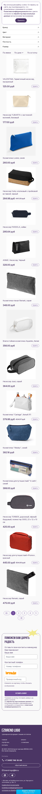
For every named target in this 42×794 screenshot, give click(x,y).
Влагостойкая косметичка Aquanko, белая (21, 341)
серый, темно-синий (14, 50)
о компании (25, 742)
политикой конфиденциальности (19, 706)
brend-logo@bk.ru (11, 770)
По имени (7, 53)
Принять (21, 20)
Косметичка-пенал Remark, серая (17, 300)
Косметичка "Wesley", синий (15, 448)
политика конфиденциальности (12, 788)
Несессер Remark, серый (13, 598)
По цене (17, 53)
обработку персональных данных (18, 701)
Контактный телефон (14, 662)
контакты (5, 745)
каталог (23, 740)
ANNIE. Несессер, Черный (14, 260)
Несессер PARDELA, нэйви (14, 227)
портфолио (5, 742)
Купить (35, 86)
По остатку (32, 53)
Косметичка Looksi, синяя (14, 158)
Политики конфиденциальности (17, 11)
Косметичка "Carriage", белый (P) (17, 414)
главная (4, 740)
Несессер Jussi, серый (12, 381)
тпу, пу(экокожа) (13, 51)
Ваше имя (9, 653)
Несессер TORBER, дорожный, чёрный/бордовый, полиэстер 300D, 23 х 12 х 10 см (20, 519)
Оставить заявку (21, 693)
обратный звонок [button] (21, 765)
